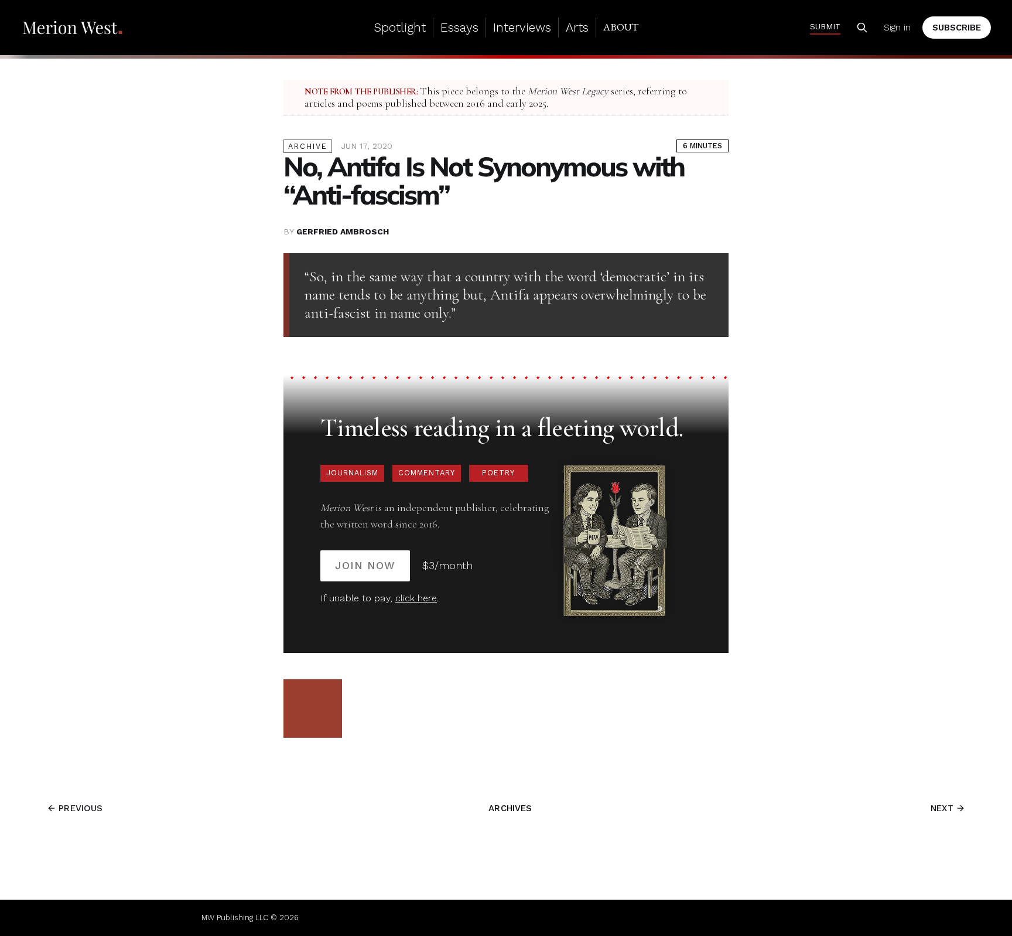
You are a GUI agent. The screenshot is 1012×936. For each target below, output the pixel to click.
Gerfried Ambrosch (342, 231)
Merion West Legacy (568, 91)
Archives (510, 808)
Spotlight (400, 27)
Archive (307, 146)
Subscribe (956, 27)
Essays (459, 27)
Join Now (365, 565)
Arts (577, 27)
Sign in (897, 27)
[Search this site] (862, 27)
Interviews (522, 27)
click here (416, 598)
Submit (825, 26)
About (620, 27)
